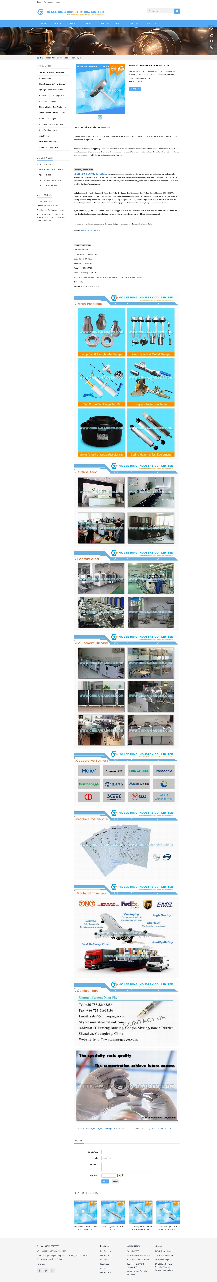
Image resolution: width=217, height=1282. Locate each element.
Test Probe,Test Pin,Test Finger (68, 58)
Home (43, 23)
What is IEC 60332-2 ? (48, 164)
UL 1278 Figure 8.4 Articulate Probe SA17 (168, 1228)
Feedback (133, 23)
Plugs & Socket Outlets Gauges (52, 84)
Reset (115, 1181)
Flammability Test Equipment (51, 95)
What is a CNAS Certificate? (138, 1259)
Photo (119, 23)
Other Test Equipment (48, 147)
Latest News (133, 1246)
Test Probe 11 (106, 1264)
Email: (95, 1158)
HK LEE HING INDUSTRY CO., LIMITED (90, 174)
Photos (158, 1246)
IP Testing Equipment (48, 101)
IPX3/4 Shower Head (163, 1251)
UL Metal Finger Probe (164, 1255)
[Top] (211, 48)
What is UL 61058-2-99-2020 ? (51, 185)
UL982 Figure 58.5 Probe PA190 (113, 1228)
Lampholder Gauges (47, 118)
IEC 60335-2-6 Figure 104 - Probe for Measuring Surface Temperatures (166, 1267)
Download (104, 23)
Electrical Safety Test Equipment (52, 107)
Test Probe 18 (106, 1259)
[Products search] (177, 11)
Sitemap (41, 1264)
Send (105, 1181)
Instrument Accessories (49, 141)
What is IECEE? (133, 1251)
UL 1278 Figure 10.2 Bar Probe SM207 (156, 1128)
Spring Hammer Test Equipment (52, 89)
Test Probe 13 (106, 1255)
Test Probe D (105, 1272)
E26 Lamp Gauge (162, 1259)
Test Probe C (105, 1268)
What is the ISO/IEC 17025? (138, 1255)
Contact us (151, 23)
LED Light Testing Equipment (51, 124)
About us (58, 23)
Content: (94, 1164)
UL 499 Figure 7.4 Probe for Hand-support (140, 1228)
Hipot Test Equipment (48, 130)
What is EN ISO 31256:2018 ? (51, 170)
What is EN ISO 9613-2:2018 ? (51, 180)
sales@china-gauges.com (49, 2)
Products (74, 23)
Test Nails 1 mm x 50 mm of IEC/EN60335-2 (85, 1228)
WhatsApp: (93, 1152)
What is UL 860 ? (45, 175)
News (88, 23)
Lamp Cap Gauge (46, 78)
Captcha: (94, 1175)
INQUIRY (136, 88)
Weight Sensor (45, 136)
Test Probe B (105, 1251)
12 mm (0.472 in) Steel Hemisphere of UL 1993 (105, 1128)
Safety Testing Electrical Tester (52, 113)
